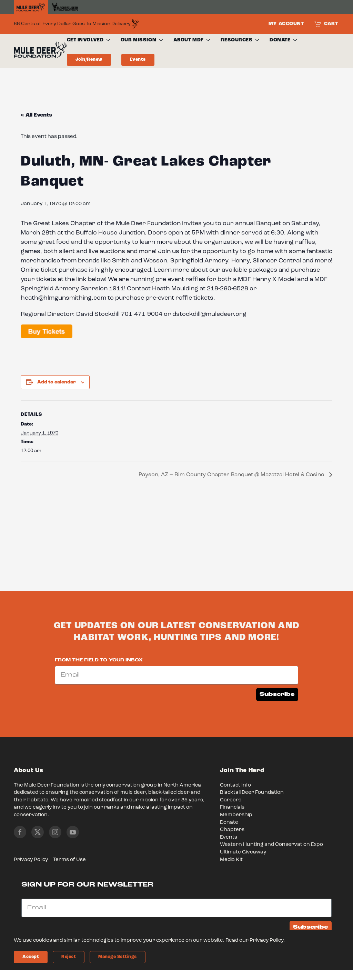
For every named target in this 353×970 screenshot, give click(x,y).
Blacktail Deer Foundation (252, 792)
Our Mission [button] (138, 40)
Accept (30, 956)
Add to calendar (56, 382)
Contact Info (235, 785)
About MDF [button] (188, 40)
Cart (331, 23)
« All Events (36, 115)
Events (138, 59)
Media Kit (231, 859)
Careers (230, 800)
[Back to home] (40, 51)
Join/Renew (88, 59)
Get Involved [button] (85, 40)
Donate (229, 822)
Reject (68, 956)
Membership (236, 815)
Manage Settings (117, 956)
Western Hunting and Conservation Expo (271, 844)
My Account (286, 23)
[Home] (31, 7)
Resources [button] (236, 40)
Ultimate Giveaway (243, 852)
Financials (232, 807)
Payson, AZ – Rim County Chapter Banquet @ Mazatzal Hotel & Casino (232, 475)
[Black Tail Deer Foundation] (65, 7)
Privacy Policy (31, 859)
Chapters (232, 829)
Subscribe (277, 694)
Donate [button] (280, 40)
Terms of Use (69, 859)
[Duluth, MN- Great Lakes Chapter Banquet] (46, 331)
